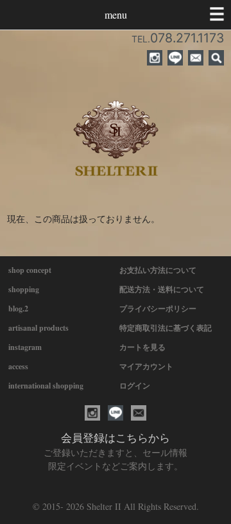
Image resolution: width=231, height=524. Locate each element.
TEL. (178, 38)
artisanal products (38, 327)
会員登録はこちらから (115, 437)
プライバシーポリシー (157, 308)
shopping (23, 289)
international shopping (45, 385)
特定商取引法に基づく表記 (165, 327)
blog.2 (18, 308)
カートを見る (142, 347)
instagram (25, 347)
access (18, 366)
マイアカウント (146, 366)
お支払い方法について (157, 270)
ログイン (134, 385)
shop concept (29, 270)
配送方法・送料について (161, 289)
